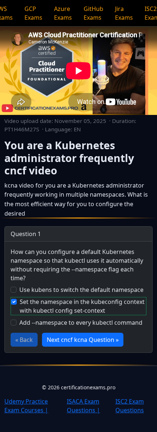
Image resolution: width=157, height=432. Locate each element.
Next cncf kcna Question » (83, 340)
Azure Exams (63, 13)
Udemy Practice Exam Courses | (26, 405)
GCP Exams (33, 13)
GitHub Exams (93, 13)
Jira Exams (124, 13)
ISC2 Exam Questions (129, 405)
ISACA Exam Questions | (83, 405)
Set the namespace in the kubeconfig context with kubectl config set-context (82, 306)
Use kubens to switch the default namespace (81, 290)
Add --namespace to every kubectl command (80, 323)
